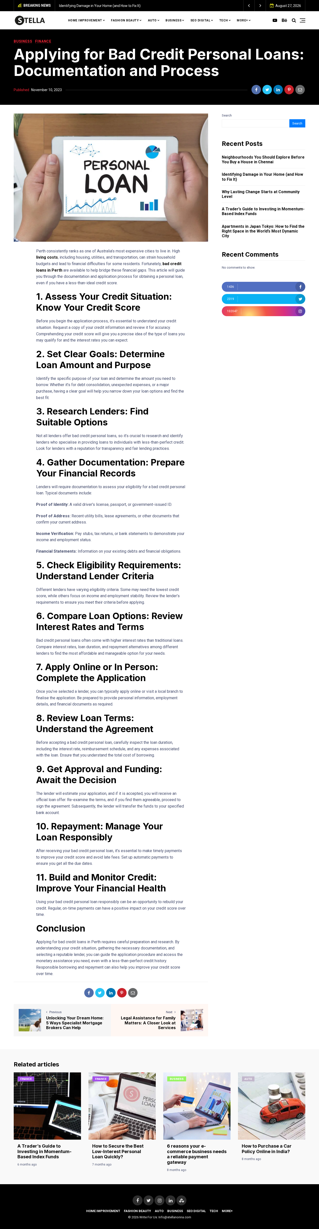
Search (227, 115)
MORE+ (242, 20)
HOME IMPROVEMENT (85, 20)
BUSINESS (173, 20)
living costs (47, 257)
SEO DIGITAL (200, 20)
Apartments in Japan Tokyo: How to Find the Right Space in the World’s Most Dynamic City (263, 231)
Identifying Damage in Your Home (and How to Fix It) (100, 6)
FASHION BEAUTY (125, 20)
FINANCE (43, 41)
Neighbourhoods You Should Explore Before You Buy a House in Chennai (263, 159)
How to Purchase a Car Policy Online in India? (267, 1148)
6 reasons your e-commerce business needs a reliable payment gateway (197, 1154)
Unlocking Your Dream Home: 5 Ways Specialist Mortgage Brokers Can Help (75, 1022)
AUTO (152, 20)
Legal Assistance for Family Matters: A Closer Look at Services (148, 1022)
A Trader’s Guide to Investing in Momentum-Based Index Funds (263, 211)
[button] (249, 5)
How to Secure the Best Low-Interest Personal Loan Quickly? (118, 1151)
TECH (223, 20)
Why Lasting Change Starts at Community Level (261, 194)
